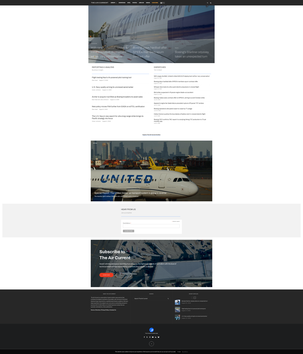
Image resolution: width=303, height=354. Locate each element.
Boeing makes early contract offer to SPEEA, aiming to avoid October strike (179, 98)
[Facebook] (144, 337)
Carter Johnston (96, 90)
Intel (128, 2)
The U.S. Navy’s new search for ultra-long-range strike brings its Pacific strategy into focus (117, 117)
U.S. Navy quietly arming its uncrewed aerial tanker (112, 87)
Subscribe (155, 2)
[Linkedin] (155, 337)
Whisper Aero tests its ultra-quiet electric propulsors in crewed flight (176, 87)
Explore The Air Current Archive (151, 134)
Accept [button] (179, 351)
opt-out (168, 351)
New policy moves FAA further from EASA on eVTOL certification (118, 106)
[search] (168, 299)
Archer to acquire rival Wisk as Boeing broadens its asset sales (117, 97)
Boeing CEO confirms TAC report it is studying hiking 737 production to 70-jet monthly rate (180, 120)
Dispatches (122, 2)
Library (113, 2)
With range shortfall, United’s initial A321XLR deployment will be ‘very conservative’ (182, 76)
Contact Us (113, 310)
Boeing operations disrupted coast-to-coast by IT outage (173, 109)
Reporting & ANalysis (103, 67)
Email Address (127, 223)
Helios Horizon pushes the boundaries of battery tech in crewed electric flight (179, 114)
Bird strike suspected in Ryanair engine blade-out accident (173, 92)
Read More (185, 351)
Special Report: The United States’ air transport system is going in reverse (130, 193)
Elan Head (95, 80)
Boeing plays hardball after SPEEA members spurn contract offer (176, 81)
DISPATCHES (160, 67)
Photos (134, 2)
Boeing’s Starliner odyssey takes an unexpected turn (195, 301)
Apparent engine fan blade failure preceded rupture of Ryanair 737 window (179, 103)
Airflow (141, 2)
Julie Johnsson (104, 99)
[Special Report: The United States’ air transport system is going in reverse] (151, 171)
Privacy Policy (105, 310)
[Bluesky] (158, 337)
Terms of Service (95, 310)
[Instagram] (150, 337)
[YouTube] (152, 337)
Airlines (95, 143)
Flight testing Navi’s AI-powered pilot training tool (111, 77)
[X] (147, 337)
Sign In (148, 2)
